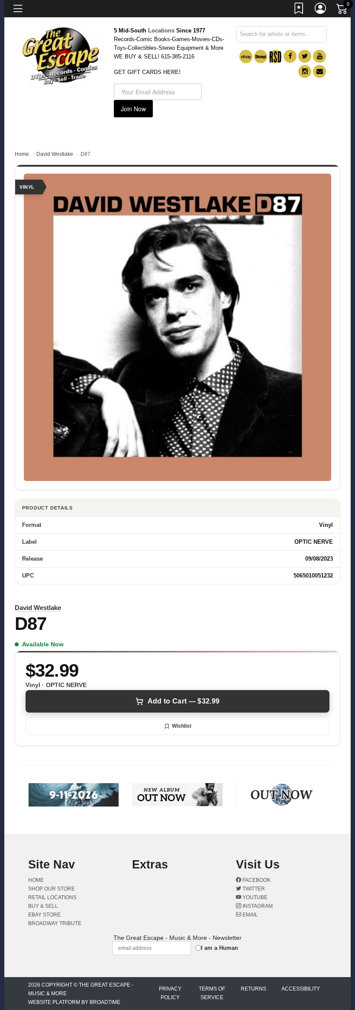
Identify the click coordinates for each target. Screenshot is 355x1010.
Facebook (256, 880)
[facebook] (290, 56)
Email (249, 915)
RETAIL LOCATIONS (52, 897)
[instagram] (304, 71)
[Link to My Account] (321, 9)
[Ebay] (246, 56)
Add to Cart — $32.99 (183, 701)
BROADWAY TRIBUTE (54, 923)
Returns (253, 989)
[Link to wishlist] (299, 9)
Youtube (254, 897)
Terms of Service (212, 993)
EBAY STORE (44, 915)
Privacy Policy (170, 993)
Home (22, 154)
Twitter (253, 889)
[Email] (319, 71)
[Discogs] (260, 56)
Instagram (257, 906)
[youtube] (319, 56)
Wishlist (181, 726)
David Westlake (54, 154)
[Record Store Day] (275, 56)
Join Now (133, 108)
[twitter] (304, 56)
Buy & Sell (43, 906)
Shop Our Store (51, 889)
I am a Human (219, 948)
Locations (161, 30)
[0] (342, 10)
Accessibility (300, 989)
